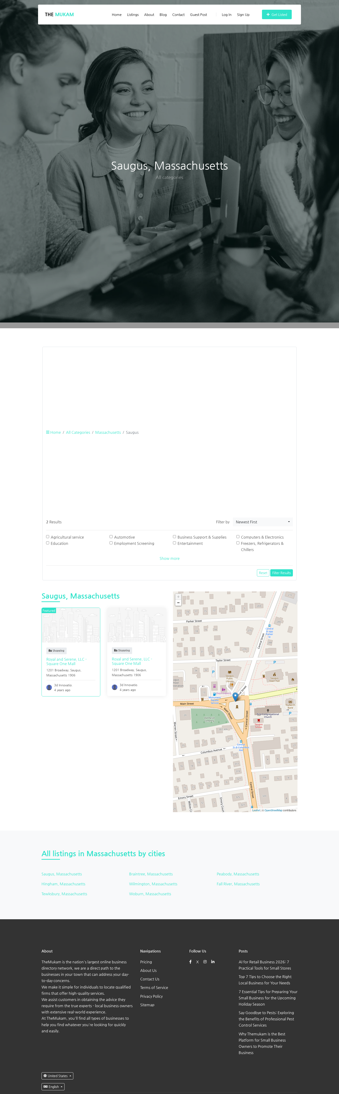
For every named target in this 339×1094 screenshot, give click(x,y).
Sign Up (243, 14)
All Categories (78, 432)
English (54, 1086)
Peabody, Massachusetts (238, 874)
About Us (148, 970)
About (149, 14)
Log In (227, 14)
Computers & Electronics (262, 537)
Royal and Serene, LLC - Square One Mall (66, 661)
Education (59, 543)
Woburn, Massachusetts (150, 894)
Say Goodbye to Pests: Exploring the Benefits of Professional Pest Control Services (266, 1018)
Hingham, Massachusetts (63, 884)
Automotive (124, 537)
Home (117, 14)
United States (57, 1076)
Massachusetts (108, 432)
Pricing (146, 962)
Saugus (75, 670)
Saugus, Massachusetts (62, 874)
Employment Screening (134, 543)
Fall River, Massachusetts (238, 884)
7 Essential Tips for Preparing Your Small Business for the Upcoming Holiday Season (268, 997)
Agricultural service (67, 537)
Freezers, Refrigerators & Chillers (262, 546)
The (59, 14)
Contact (178, 14)
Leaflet (256, 810)
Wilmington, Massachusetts (153, 884)
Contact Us (149, 979)
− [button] (178, 602)
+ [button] (178, 596)
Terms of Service (154, 987)
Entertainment (190, 543)
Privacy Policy (151, 996)
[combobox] (263, 522)
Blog (163, 14)
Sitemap (147, 1005)
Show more (170, 558)
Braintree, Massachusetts (151, 874)
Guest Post (198, 14)
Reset (263, 573)
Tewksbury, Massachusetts (64, 894)
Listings (133, 14)
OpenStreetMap (273, 810)
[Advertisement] (169, 383)
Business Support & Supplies (202, 537)
